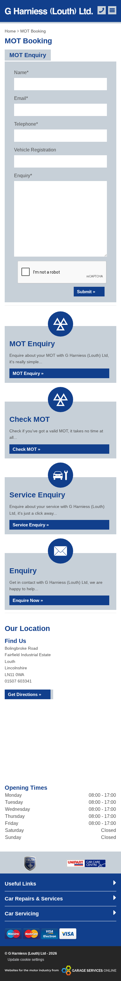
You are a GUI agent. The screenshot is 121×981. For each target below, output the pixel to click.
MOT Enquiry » (28, 373)
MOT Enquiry (27, 55)
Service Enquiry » (31, 524)
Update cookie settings (26, 960)
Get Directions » (24, 694)
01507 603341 (18, 681)
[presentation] (62, 272)
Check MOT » (26, 449)
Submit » (86, 291)
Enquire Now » (28, 600)
